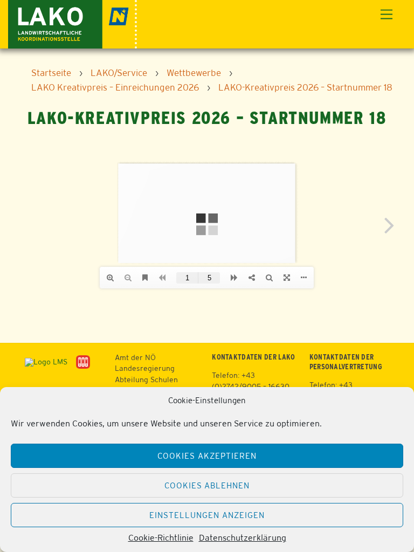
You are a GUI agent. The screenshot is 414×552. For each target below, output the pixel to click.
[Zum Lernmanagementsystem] (42, 361)
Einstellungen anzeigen (206, 515)
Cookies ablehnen (207, 485)
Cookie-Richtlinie (161, 538)
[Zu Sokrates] (83, 361)
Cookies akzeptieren (207, 455)
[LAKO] (72, 23)
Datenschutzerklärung (242, 538)
